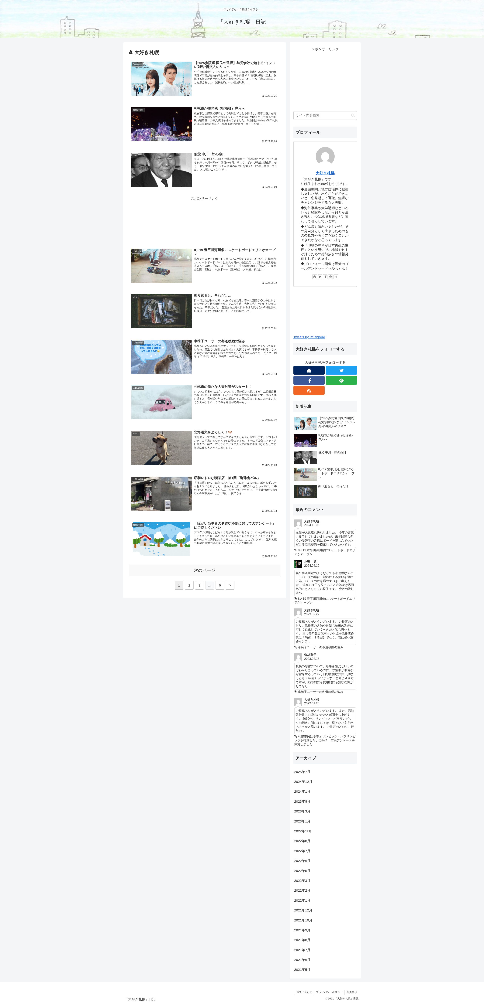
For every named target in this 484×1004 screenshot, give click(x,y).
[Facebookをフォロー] (325, 276)
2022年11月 (303, 831)
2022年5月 (302, 871)
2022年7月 (302, 851)
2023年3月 (302, 811)
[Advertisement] (204, 221)
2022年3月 (302, 881)
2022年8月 (302, 841)
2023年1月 (302, 821)
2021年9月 (302, 930)
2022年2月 (302, 891)
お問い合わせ (304, 992)
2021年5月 (302, 970)
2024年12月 (303, 782)
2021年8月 (302, 940)
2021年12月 (303, 910)
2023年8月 (302, 801)
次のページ (204, 570)
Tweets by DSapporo (309, 337)
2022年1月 (302, 900)
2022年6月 (302, 861)
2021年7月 (302, 950)
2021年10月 (303, 920)
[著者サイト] (314, 276)
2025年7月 (302, 772)
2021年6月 (302, 960)
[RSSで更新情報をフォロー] (336, 276)
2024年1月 (302, 792)
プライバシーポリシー (329, 992)
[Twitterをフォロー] (320, 276)
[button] (353, 115)
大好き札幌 (325, 173)
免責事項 (352, 992)
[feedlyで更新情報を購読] (330, 276)
